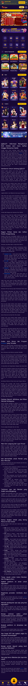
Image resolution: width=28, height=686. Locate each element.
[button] (3, 19)
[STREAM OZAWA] (24, 20)
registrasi (25, 597)
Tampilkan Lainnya (22, 51)
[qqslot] (4, 7)
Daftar (21, 7)
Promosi (3, 343)
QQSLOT (21, 153)
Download (21, 2)
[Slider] (14, 19)
